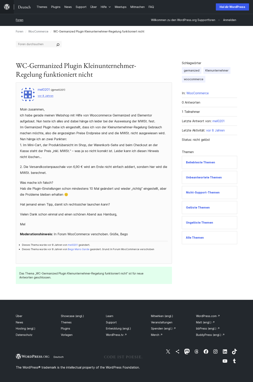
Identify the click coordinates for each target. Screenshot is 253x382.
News (19, 322)
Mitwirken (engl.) (162, 316)
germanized (191, 70)
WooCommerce (38, 31)
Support (111, 322)
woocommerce (193, 79)
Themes (66, 322)
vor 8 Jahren (45, 95)
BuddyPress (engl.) (210, 334)
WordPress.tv (116, 334)
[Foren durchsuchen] (58, 44)
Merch (157, 334)
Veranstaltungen (161, 322)
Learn (109, 316)
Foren (19, 20)
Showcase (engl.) (72, 316)
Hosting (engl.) (25, 328)
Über (19, 316)
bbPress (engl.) (208, 328)
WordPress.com (208, 316)
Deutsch (59, 356)
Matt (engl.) (205, 322)
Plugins (65, 328)
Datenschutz (24, 334)
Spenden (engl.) (163, 328)
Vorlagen (67, 334)
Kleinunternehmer (216, 70)
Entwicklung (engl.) (118, 328)
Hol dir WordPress (232, 7)
